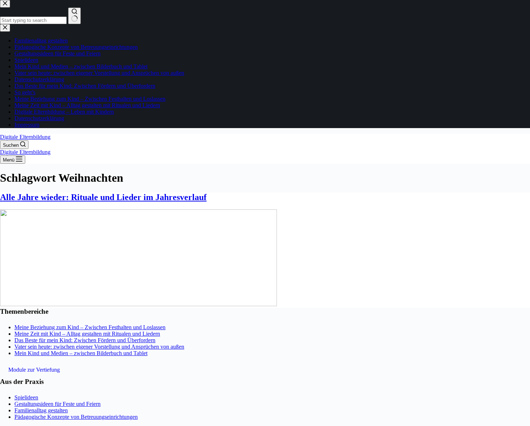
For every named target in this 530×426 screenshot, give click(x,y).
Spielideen (26, 397)
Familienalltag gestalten (41, 410)
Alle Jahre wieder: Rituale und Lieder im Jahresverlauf (103, 197)
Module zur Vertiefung (34, 370)
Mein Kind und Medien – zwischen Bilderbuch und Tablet (80, 353)
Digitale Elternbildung (25, 137)
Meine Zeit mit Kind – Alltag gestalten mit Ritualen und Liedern (87, 334)
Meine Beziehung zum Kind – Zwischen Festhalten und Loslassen (89, 327)
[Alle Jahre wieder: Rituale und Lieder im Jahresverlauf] (138, 304)
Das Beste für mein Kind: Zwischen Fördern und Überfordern (84, 340)
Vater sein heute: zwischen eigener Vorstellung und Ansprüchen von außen (99, 347)
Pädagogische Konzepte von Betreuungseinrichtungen (76, 417)
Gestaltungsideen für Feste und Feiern (57, 404)
